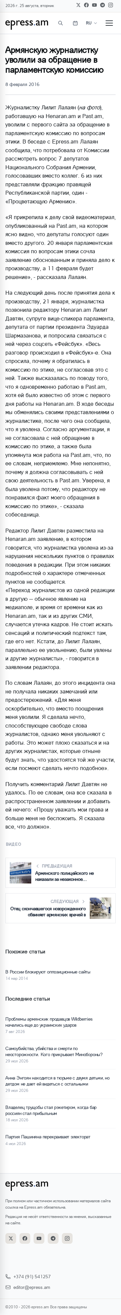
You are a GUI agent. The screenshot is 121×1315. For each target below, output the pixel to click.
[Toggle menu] (109, 23)
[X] (78, 5)
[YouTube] (94, 5)
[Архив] (75, 23)
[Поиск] (60, 23)
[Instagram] (110, 5)
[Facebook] (86, 5)
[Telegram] (102, 5)
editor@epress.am (31, 1287)
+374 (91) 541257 (32, 1276)
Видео (13, 844)
